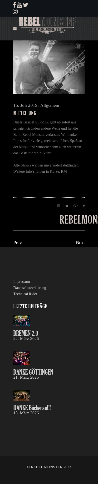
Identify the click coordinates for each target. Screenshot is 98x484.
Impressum (21, 281)
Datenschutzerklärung (29, 288)
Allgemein (49, 105)
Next (80, 242)
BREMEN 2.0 (25, 333)
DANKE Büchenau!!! (32, 407)
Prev (17, 242)
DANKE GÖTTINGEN (33, 372)
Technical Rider (25, 294)
